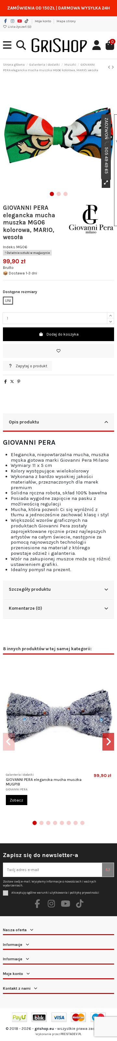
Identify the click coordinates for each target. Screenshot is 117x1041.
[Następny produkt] (112, 67)
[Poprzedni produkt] (109, 67)
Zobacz (16, 800)
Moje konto (43, 21)
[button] (52, 194)
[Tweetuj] (12, 381)
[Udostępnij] (5, 381)
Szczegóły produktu (30, 589)
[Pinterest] (18, 381)
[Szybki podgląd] (62, 768)
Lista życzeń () (19, 27)
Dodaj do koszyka (62, 334)
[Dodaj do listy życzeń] (58, 351)
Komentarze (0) (25, 608)
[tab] (58, 422)
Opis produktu (24, 421)
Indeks (9, 247)
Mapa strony (66, 21)
